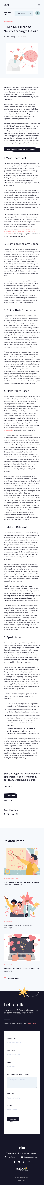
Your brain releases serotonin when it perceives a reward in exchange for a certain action (21, 231)
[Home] (7, 4)
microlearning (8, 430)
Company (10, 1094)
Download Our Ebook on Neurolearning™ (22, 149)
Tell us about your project (18, 1074)
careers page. (31, 1023)
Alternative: (8, 800)
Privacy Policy (22, 1180)
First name (12, 1038)
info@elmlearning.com (31, 1157)
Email (10, 1062)
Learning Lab (7, 13)
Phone (9, 1106)
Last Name (11, 1050)
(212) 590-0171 (13, 1157)
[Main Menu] (38, 4)
